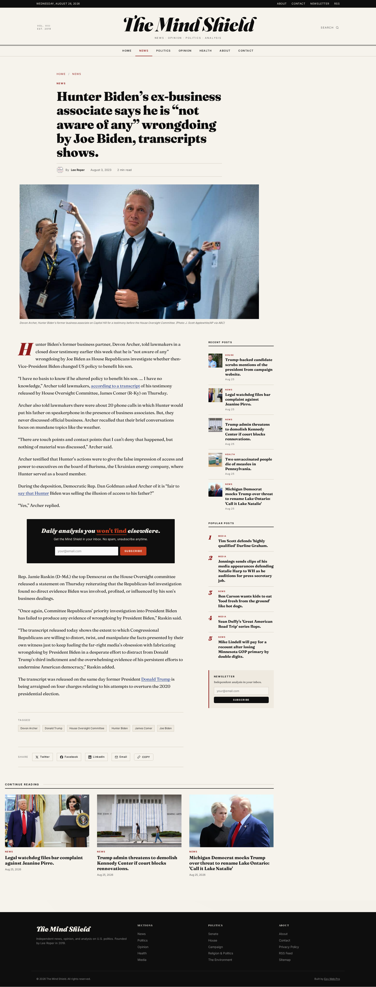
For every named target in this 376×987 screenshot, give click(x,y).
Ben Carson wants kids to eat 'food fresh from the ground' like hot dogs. (245, 601)
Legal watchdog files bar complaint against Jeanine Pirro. (247, 399)
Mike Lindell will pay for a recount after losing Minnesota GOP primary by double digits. (243, 649)
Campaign (215, 947)
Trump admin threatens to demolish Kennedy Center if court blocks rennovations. (247, 431)
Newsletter (319, 3)
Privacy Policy (289, 947)
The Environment (220, 960)
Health (206, 50)
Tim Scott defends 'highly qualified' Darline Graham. (243, 543)
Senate (213, 934)
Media (142, 960)
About (282, 3)
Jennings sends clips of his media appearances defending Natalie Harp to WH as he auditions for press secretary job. (246, 571)
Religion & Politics (220, 953)
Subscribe (133, 551)
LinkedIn (98, 756)
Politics (163, 50)
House (212, 940)
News (143, 50)
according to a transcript (115, 385)
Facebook (71, 756)
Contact (298, 3)
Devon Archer (29, 728)
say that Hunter (33, 493)
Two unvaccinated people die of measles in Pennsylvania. (248, 464)
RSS (337, 3)
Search (327, 27)
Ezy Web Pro (332, 978)
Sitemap (285, 960)
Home (126, 50)
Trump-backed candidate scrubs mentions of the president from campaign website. (248, 366)
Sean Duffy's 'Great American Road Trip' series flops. (245, 623)
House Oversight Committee (86, 728)
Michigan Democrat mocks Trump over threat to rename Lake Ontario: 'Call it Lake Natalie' (249, 496)
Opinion (185, 50)
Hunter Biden (120, 728)
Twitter (45, 756)
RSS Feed (286, 953)
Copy (146, 757)
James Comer (143, 728)
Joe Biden (165, 728)
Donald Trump (155, 679)
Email (123, 756)
